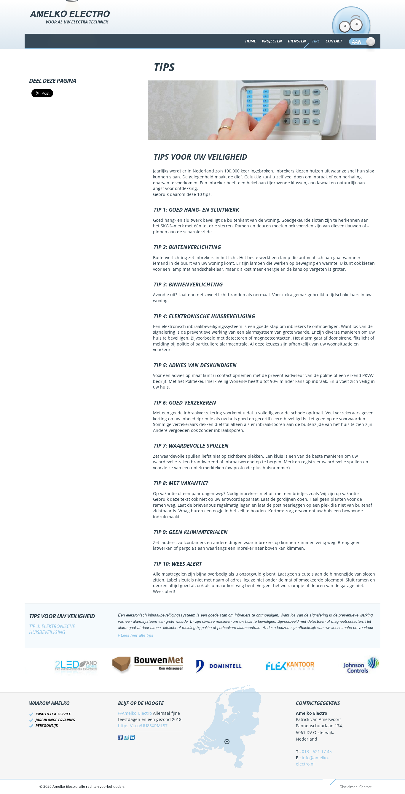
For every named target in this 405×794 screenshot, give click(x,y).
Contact (365, 786)
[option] (60, 665)
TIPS (316, 41)
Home (250, 41)
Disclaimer (348, 786)
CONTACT (334, 41)
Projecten (272, 41)
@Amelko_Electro (135, 713)
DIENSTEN (297, 41)
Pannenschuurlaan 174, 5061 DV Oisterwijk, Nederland (319, 732)
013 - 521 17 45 (317, 751)
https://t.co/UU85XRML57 (143, 725)
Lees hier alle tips (137, 635)
